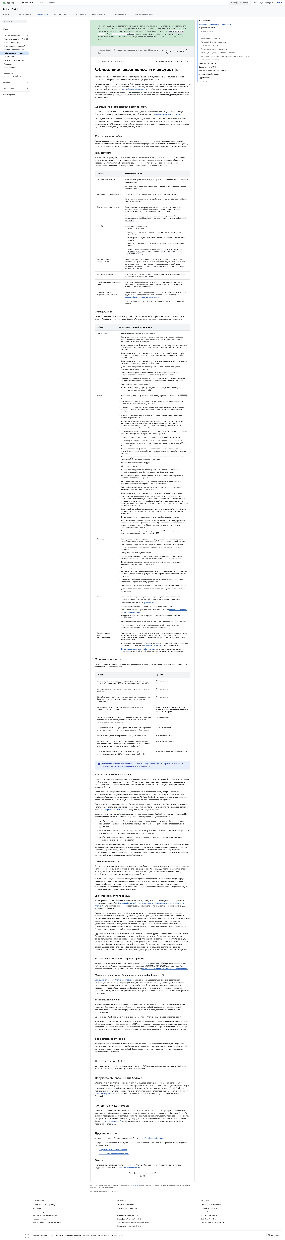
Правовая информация (72, 1235)
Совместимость (79, 14)
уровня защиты (149, 603)
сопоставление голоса (178, 610)
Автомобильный (121, 14)
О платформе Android (41, 1235)
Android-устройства (100, 14)
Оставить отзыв (117, 1235)
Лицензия (86, 1235)
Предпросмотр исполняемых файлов (46, 1215)
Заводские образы (39, 1219)
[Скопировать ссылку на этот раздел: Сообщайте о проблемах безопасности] (150, 107)
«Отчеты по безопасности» (128, 1168)
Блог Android (121, 1212)
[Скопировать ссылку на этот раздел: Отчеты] (105, 1160)
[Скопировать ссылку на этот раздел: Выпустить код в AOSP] (127, 1061)
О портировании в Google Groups (129, 1226)
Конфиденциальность (101, 1235)
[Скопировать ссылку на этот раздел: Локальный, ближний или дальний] (133, 774)
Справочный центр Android (211, 1205)
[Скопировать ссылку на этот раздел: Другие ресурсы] (119, 1133)
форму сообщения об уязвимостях (133, 89)
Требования (37, 1208)
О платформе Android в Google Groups (131, 1219)
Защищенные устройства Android (113, 1150)
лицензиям (136, 1185)
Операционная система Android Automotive (113, 980)
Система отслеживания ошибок (212, 1222)
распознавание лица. (132, 612)
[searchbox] (15, 21)
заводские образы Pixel (105, 1094)
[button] (13, 35)
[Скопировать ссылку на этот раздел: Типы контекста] (113, 153)
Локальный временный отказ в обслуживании (138, 649)
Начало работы (25, 14)
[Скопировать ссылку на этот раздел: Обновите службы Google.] (132, 1106)
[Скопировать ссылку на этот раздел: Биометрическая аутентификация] (132, 896)
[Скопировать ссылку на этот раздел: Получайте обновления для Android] (144, 1078)
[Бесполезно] (188, 61)
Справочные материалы (143, 14)
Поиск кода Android (47, 3)
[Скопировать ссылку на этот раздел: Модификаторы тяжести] (123, 659)
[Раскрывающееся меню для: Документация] (34, 2)
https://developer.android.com (152, 1138)
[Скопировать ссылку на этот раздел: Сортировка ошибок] (124, 136)
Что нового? (7, 14)
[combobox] (240, 3)
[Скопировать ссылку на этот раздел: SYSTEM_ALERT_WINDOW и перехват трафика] (146, 959)
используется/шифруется (153, 645)
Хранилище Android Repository (44, 1205)
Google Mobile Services (209, 1215)
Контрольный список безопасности (114, 1154)
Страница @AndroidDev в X (127, 1208)
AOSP (97, 61)
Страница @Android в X (125, 1205)
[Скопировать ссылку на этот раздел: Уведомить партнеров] (127, 1039)
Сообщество (56, 1235)
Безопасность (42, 14)
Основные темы (60, 14)
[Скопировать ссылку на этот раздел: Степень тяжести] (115, 312)
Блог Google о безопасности (127, 1215)
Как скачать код (38, 1212)
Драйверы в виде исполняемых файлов (47, 1222)
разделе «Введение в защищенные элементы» (142, 297)
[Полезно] (185, 61)
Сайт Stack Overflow (208, 1219)
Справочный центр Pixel (209, 1208)
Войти (279, 3)
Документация (25, 3)
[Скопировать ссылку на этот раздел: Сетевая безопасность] (121, 861)
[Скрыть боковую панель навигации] (27, 1236)
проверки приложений (112, 1121)
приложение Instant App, (116, 810)
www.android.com (207, 1212)
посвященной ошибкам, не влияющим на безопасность (165, 969)
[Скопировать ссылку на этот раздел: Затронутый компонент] (122, 1000)
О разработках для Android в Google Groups (133, 1222)
